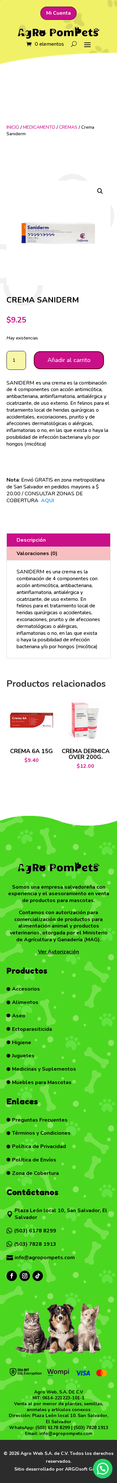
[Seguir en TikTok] (37, 1276)
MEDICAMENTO (39, 127)
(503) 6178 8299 (52, 1428)
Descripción (31, 540)
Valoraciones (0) (37, 553)
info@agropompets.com (65, 1433)
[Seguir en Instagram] (25, 1276)
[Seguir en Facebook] (11, 1276)
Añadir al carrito (68, 360)
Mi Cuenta (58, 13)
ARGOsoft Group (84, 1469)
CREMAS (68, 127)
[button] (100, 191)
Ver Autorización (58, 951)
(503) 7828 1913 (91, 1428)
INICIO (12, 127)
